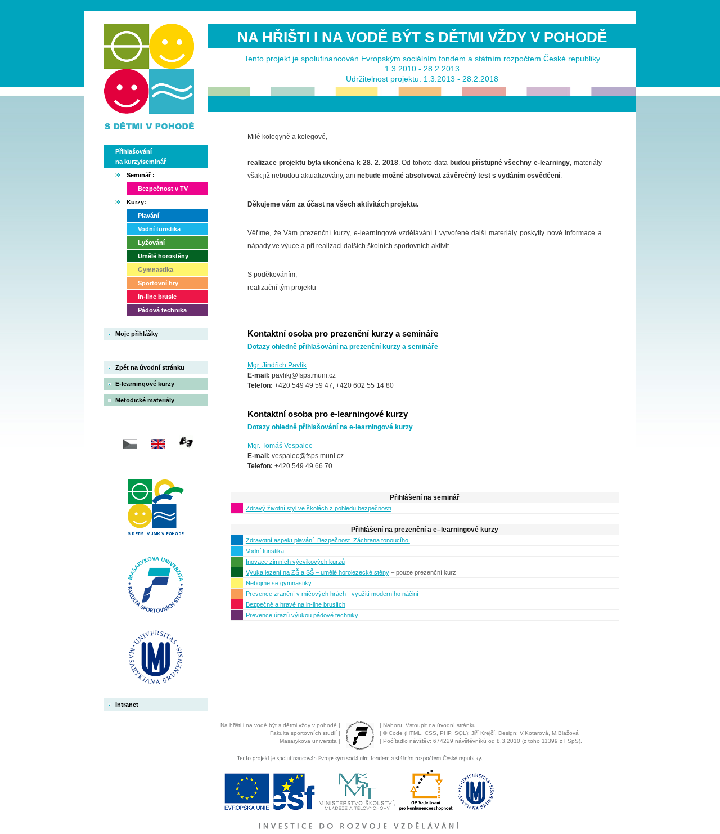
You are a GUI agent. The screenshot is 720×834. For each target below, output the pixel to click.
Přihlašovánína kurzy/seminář (140, 156)
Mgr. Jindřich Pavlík (277, 365)
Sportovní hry (158, 283)
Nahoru (392, 725)
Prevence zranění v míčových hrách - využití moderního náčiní (332, 593)
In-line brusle (157, 296)
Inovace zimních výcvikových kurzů (295, 561)
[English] (154, 452)
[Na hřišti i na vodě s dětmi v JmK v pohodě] (156, 513)
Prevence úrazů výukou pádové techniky (302, 615)
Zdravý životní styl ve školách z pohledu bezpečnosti (318, 508)
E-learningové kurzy (144, 383)
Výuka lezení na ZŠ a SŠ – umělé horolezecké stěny (317, 572)
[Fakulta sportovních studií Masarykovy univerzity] (156, 586)
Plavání (148, 215)
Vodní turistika (159, 229)
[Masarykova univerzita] (163, 658)
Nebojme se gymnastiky (279, 583)
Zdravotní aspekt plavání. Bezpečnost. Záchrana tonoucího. (328, 540)
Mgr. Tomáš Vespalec (280, 446)
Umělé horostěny (163, 256)
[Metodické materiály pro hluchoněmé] (182, 452)
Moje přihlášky (136, 333)
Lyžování (151, 242)
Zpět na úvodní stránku (149, 367)
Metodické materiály (144, 400)
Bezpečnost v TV (163, 188)
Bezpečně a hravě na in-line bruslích (295, 604)
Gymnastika (155, 269)
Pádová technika (162, 310)
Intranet (126, 704)
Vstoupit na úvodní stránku (441, 725)
